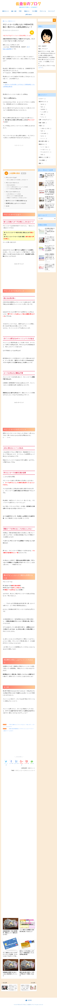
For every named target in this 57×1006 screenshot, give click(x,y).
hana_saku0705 (7, 49)
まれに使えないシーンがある (14, 194)
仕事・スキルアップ (45, 119)
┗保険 (42, 114)
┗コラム (43, 117)
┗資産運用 (43, 109)
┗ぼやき (43, 136)
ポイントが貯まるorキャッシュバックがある (17, 186)
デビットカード (20, 770)
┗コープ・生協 (44, 147)
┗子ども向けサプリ (45, 152)
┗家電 (42, 154)
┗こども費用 (44, 111)
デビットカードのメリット (12, 182)
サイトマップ (51, 11)
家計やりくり (5, 11)
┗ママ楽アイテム (45, 149)
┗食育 (42, 131)
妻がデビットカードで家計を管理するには (16, 200)
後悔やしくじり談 (44, 157)
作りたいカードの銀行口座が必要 (15, 195)
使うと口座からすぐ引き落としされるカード (17, 179)
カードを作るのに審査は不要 (14, 188)
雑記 (41, 163)
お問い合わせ (28, 14)
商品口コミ (27, 11)
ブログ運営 (34, 11)
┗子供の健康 (44, 133)
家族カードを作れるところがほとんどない (17, 197)
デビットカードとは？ (11, 177)
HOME (29, 1000)
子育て (20, 11)
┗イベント (43, 138)
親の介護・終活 (44, 141)
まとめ (7, 206)
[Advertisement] (19, 156)
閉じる (23, 173)
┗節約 (42, 106)
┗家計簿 (43, 104)
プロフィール (43, 11)
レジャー (42, 98)
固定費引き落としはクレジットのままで (16, 203)
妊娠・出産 (13, 11)
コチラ (40, 67)
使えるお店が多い (11, 185)
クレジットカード (30, 770)
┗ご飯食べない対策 (45, 128)
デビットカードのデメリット (13, 191)
